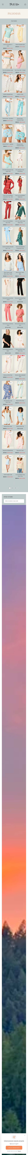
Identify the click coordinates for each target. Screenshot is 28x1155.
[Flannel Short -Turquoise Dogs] (20, 133)
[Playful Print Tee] (20, 415)
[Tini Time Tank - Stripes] (20, 59)
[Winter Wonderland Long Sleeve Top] (20, 236)
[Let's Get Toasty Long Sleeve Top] (20, 210)
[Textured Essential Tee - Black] (8, 338)
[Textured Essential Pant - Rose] (8, 313)
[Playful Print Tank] (8, 415)
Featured (14, 21)
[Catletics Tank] (20, 83)
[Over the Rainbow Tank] (8, 59)
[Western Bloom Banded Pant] (20, 364)
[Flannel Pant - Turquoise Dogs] (20, 108)
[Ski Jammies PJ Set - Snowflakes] (20, 159)
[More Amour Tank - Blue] (20, 261)
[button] (3, 4)
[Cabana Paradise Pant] (20, 34)
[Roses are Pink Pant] (8, 364)
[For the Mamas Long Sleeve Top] (20, 464)
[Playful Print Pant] (20, 390)
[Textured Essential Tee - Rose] (20, 313)
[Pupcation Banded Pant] (8, 440)
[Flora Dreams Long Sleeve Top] (8, 390)
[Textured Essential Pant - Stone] (8, 287)
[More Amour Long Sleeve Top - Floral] (8, 261)
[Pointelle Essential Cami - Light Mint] (8, 159)
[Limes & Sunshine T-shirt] (8, 34)
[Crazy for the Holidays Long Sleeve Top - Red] (8, 185)
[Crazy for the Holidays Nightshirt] (20, 185)
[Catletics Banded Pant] (8, 83)
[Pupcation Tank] (20, 440)
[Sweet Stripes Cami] (8, 464)
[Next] (18, 488)
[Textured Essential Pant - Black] (20, 287)
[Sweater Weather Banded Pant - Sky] (8, 236)
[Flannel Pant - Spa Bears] (8, 108)
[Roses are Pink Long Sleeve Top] (20, 338)
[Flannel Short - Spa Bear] (8, 133)
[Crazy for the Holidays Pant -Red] (8, 210)
